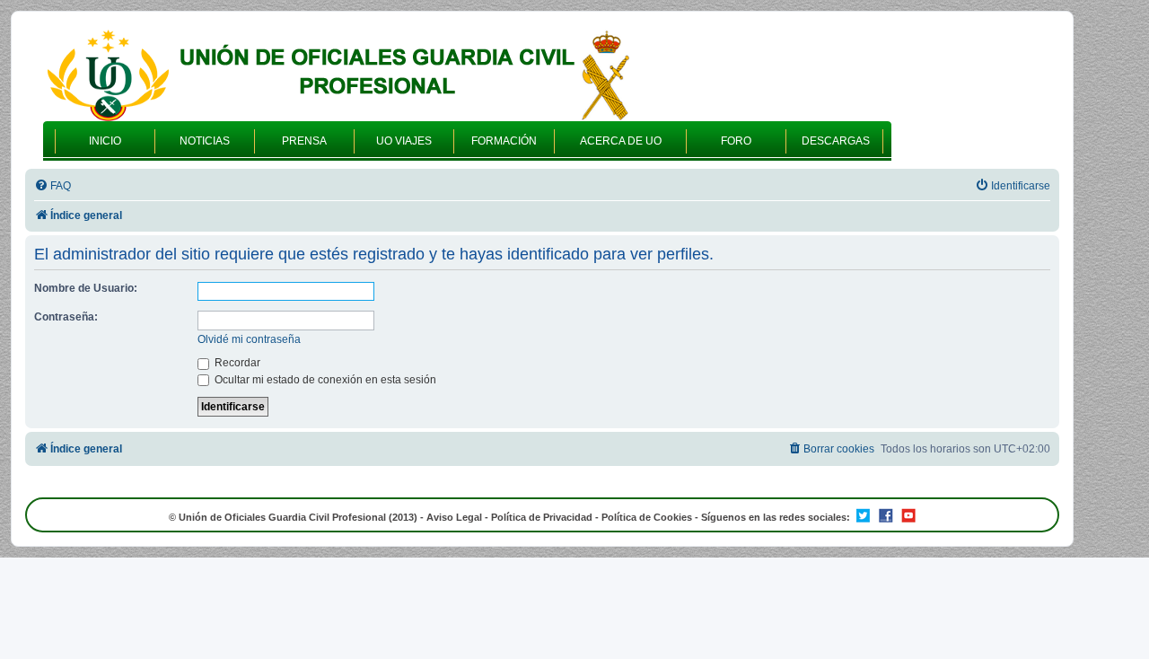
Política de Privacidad (541, 517)
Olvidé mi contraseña (249, 339)
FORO (736, 141)
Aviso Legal (454, 517)
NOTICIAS (205, 141)
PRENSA (304, 141)
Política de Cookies (646, 517)
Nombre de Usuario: (85, 288)
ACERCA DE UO (621, 141)
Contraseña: (66, 317)
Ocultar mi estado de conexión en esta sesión (324, 379)
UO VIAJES (404, 141)
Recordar (236, 362)
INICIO (105, 141)
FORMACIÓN (504, 141)
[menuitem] (52, 186)
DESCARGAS (836, 141)
